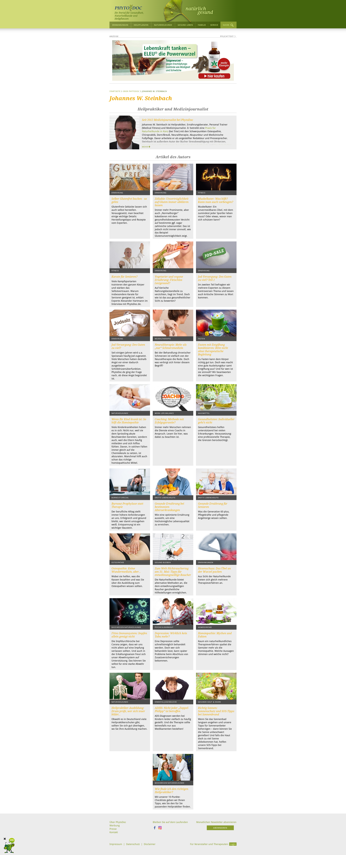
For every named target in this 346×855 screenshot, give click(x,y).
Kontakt (113, 832)
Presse (113, 828)
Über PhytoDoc (131, 91)
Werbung (114, 825)
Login (233, 844)
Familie (202, 25)
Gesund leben (185, 25)
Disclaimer (149, 844)
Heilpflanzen (141, 25)
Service (214, 25)
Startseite (114, 91)
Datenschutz (133, 844)
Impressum (115, 844)
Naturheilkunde (163, 25)
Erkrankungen (120, 25)
